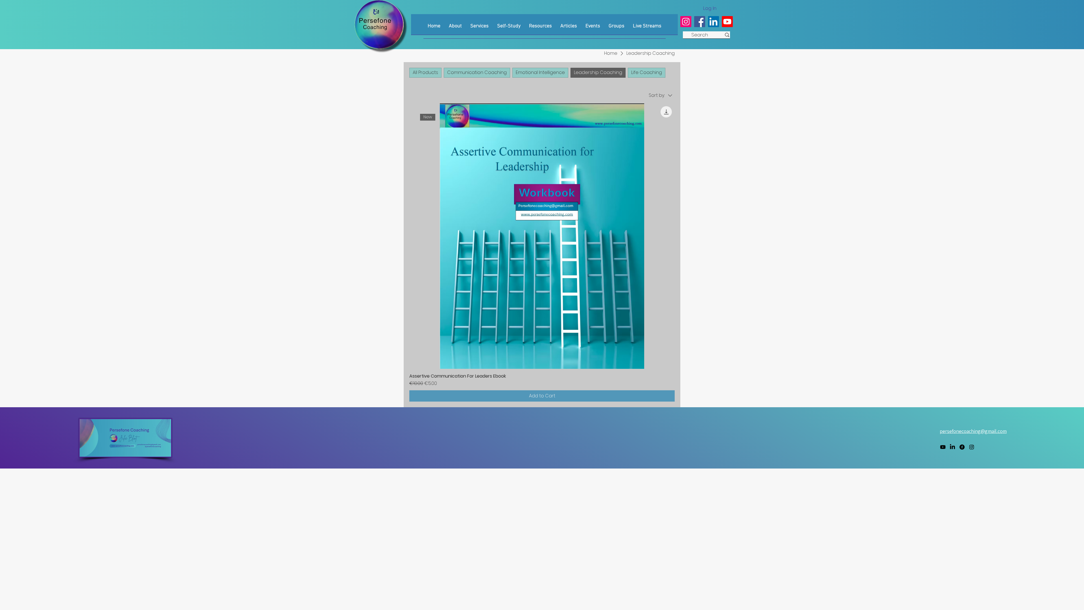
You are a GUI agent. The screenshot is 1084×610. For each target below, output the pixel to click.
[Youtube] (727, 21)
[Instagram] (685, 21)
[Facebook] (699, 21)
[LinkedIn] (713, 21)
